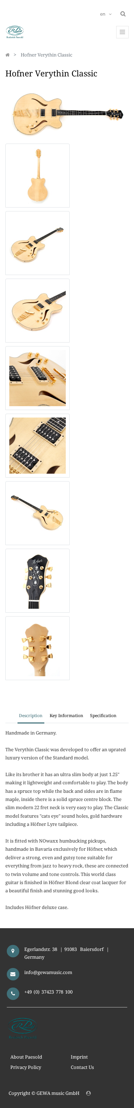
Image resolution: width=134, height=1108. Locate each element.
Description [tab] (31, 715)
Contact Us (82, 1067)
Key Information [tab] (66, 715)
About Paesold (26, 1057)
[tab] (103, 716)
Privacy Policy (25, 1067)
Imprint (79, 1057)
